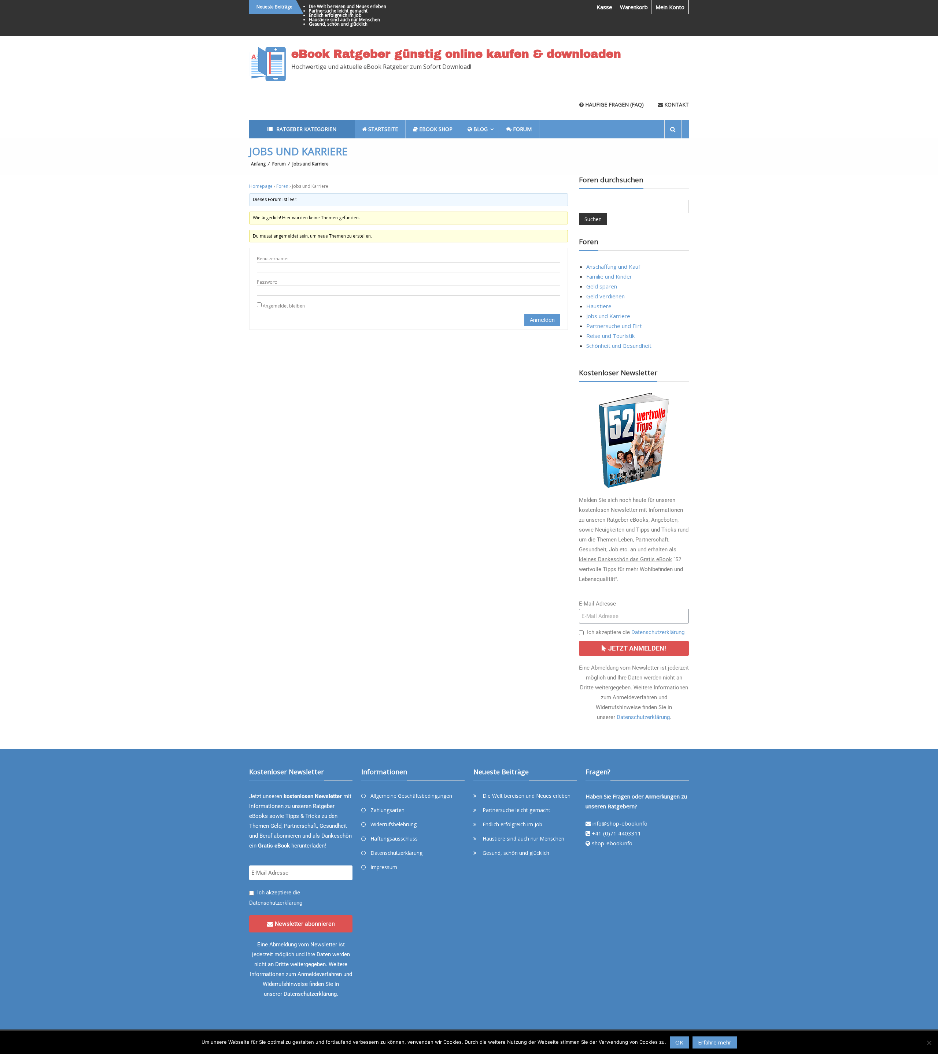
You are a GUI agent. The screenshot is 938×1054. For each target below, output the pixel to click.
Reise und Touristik (610, 335)
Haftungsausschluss (394, 838)
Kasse (604, 7)
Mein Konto (670, 7)
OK (679, 1042)
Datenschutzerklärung (657, 632)
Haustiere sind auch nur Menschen (344, 19)
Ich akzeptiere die (635, 632)
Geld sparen (601, 286)
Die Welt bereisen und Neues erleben (347, 6)
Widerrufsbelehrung (393, 824)
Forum (279, 164)
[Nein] (929, 1042)
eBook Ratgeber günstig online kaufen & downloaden (456, 54)
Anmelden (542, 319)
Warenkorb (634, 7)
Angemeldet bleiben (284, 306)
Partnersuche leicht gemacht (338, 11)
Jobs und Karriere (608, 316)
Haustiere (599, 306)
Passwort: (267, 282)
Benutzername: (272, 259)
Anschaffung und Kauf (613, 266)
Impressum (383, 867)
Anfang (258, 164)
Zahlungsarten (387, 810)
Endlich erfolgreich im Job (335, 15)
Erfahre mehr (714, 1042)
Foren (282, 186)
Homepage (261, 186)
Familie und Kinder (609, 276)
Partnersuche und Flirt (614, 325)
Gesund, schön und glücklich (338, 24)
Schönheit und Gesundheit (618, 345)
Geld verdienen (605, 296)
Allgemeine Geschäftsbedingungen (411, 795)
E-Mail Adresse (597, 603)
